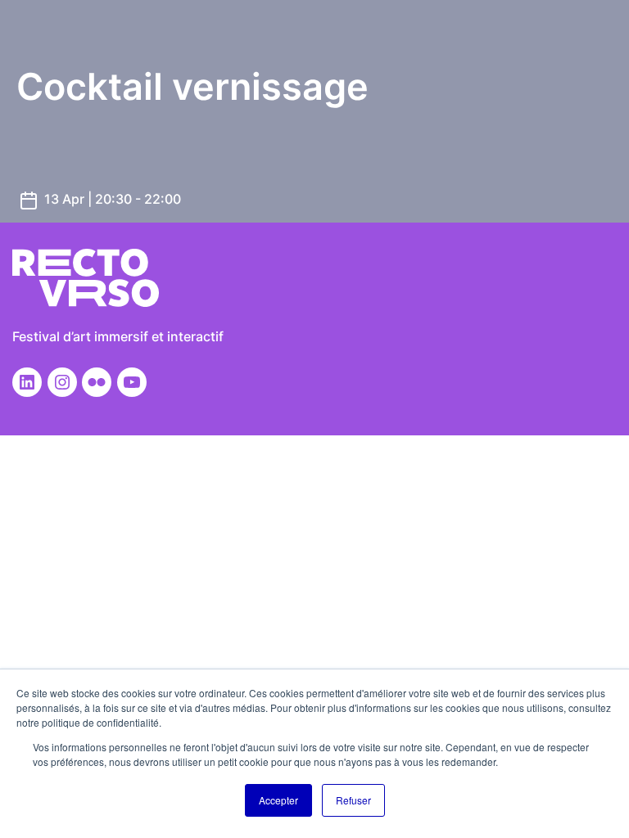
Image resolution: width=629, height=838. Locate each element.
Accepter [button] (278, 800)
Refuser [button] (353, 800)
